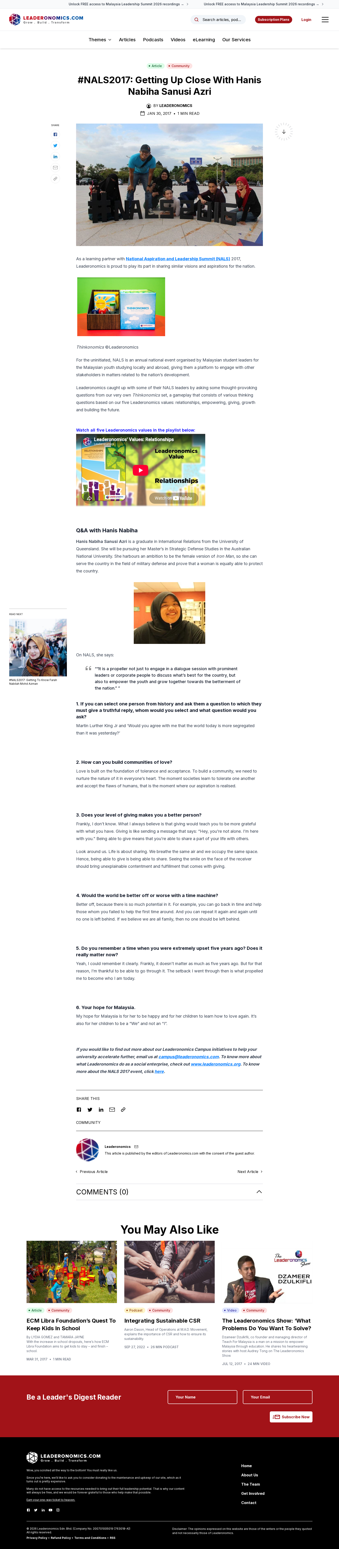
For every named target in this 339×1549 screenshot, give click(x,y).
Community (181, 66)
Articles (127, 39)
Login (306, 19)
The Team (250, 1484)
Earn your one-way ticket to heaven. (51, 1500)
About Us (249, 1475)
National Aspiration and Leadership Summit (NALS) (178, 258)
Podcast (136, 1310)
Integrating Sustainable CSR (162, 1320)
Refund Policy (61, 1538)
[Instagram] (58, 1510)
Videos (178, 39)
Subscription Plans (273, 19)
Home (246, 1465)
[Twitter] (36, 1510)
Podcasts (153, 39)
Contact (248, 1502)
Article (157, 66)
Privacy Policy (37, 1538)
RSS (112, 1538)
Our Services (236, 39)
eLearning (204, 39)
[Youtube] (50, 1510)
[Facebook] (28, 1510)
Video (232, 1310)
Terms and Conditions (90, 1538)
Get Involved (253, 1493)
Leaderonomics (175, 105)
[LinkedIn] (43, 1510)
